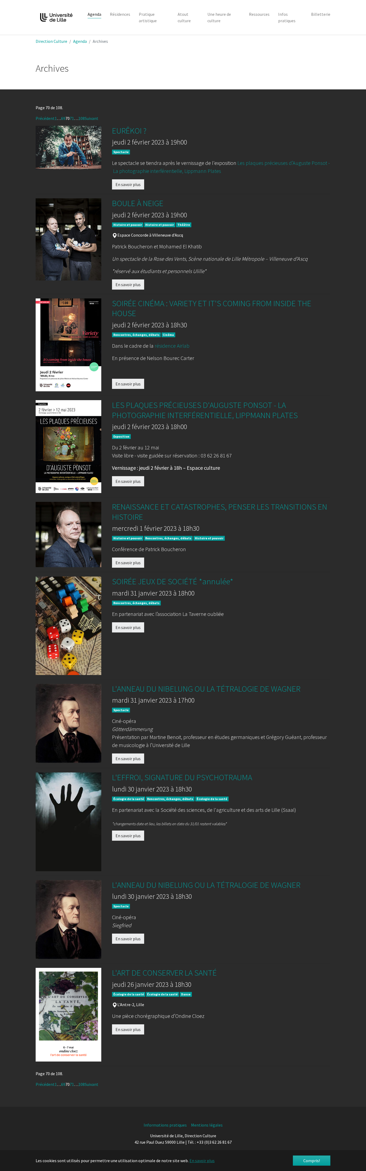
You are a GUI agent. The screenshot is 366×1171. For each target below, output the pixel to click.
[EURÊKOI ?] (68, 147)
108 (81, 118)
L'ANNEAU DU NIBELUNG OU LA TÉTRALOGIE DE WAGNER (206, 688)
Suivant (91, 118)
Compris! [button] (311, 1160)
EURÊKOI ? (129, 130)
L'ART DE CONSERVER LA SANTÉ (164, 972)
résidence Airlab (172, 345)
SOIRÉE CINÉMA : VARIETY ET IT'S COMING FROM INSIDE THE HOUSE (211, 308)
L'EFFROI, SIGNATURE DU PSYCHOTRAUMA (182, 777)
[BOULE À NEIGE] (68, 239)
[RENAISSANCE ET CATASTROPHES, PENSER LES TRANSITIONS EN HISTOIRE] (68, 534)
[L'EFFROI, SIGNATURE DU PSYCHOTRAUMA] (68, 821)
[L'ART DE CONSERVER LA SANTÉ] (68, 1015)
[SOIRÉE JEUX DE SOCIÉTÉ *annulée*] (68, 626)
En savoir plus (128, 184)
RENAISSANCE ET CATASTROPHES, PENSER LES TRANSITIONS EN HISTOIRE (219, 511)
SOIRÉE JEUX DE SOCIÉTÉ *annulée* (172, 581)
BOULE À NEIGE (137, 203)
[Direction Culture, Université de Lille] (56, 17)
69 (63, 118)
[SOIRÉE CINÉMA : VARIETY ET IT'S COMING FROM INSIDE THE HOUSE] (68, 344)
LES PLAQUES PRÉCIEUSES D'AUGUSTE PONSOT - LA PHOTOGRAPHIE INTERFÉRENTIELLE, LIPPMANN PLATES (205, 410)
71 (72, 118)
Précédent (45, 118)
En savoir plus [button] (202, 1160)
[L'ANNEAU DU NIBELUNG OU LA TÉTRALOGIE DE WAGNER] (68, 723)
